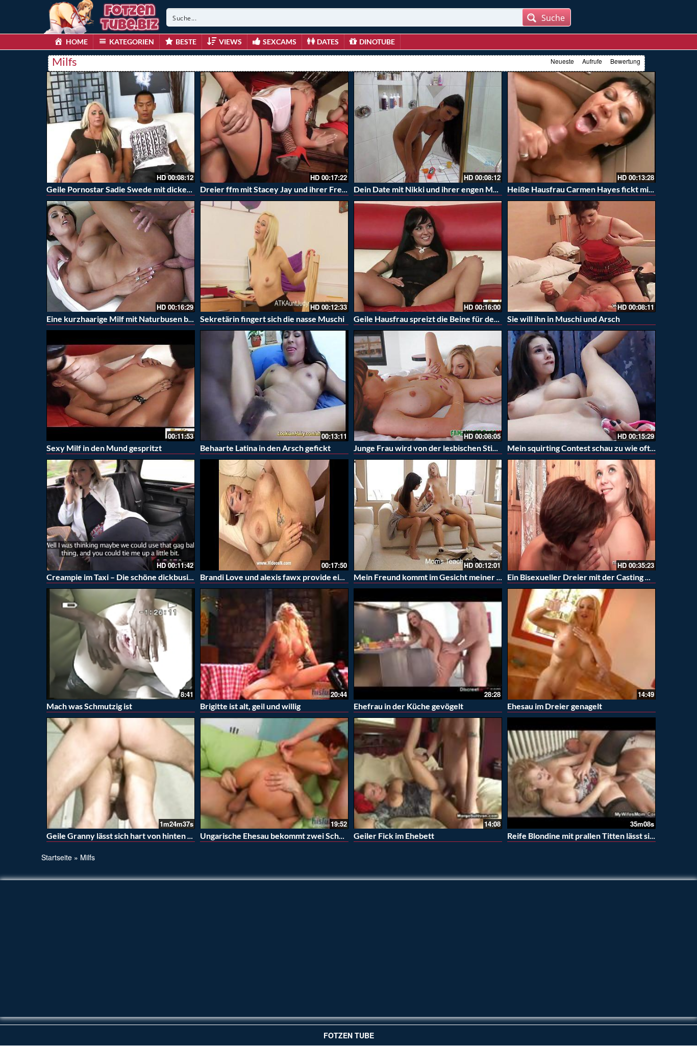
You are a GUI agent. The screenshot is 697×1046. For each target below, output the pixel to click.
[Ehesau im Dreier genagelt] (581, 644)
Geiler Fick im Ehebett (394, 835)
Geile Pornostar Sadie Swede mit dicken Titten (130, 189)
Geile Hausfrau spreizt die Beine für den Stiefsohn (444, 318)
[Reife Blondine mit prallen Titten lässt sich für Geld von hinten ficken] (581, 773)
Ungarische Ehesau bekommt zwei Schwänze (281, 835)
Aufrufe (592, 61)
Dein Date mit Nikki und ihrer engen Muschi (433, 189)
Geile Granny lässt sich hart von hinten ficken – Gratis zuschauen (163, 835)
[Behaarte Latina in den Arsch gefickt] (274, 385)
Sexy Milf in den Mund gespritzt (104, 448)
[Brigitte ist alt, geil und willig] (274, 644)
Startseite (56, 857)
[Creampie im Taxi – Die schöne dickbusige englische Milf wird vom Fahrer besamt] (120, 514)
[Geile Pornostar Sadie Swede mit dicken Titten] (120, 127)
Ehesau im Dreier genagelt (554, 706)
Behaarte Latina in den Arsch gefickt (265, 448)
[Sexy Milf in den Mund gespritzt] (120, 385)
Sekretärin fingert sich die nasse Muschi (272, 318)
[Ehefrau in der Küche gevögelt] (428, 644)
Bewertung (625, 61)
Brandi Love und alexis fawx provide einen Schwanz (293, 577)
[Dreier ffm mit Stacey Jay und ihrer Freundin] (274, 127)
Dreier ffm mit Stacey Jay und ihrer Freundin (281, 189)
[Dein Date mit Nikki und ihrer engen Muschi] (428, 127)
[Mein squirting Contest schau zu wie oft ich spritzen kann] (581, 385)
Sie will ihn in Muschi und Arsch (563, 318)
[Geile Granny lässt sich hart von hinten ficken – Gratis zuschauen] (120, 773)
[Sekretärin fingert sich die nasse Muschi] (274, 256)
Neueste (562, 61)
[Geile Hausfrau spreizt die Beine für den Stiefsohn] (428, 256)
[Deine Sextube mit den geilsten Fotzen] (102, 15)
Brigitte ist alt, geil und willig (250, 706)
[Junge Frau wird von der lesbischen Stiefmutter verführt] (428, 385)
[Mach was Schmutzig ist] (120, 644)
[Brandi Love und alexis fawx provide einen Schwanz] (274, 513)
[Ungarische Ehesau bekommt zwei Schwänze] (274, 773)
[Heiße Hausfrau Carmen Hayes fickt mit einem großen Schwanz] (581, 127)
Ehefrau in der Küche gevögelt (408, 706)
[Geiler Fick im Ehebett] (428, 773)
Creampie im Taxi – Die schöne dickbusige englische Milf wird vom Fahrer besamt (192, 577)
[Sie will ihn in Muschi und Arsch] (581, 256)
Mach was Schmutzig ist (89, 706)
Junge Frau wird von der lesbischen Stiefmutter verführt (456, 448)
